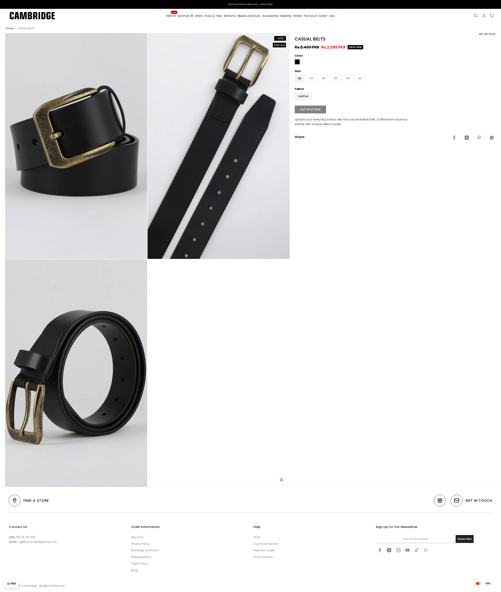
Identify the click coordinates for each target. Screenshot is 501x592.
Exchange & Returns (145, 550)
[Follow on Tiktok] (417, 550)
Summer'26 (185, 16)
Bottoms (230, 16)
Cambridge (29, 586)
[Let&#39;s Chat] (426, 550)
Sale (332, 16)
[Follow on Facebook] (380, 550)
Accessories (270, 16)
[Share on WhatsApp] (491, 137)
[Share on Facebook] (454, 137)
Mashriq (286, 16)
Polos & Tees (213, 16)
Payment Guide (264, 550)
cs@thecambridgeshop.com (37, 542)
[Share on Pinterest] (479, 137)
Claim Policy (139, 564)
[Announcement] (250, 4)
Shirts (199, 16)
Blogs (134, 570)
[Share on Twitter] (466, 137)
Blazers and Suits (249, 16)
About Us (137, 537)
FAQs (256, 537)
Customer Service (265, 544)
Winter (297, 16)
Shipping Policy (141, 557)
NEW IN (171, 16)
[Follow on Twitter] (389, 550)
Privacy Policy (140, 544)
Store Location (263, 557)
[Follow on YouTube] (407, 550)
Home (10, 28)
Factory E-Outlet (315, 16)
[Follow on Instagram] (398, 550)
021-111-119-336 (25, 537)
